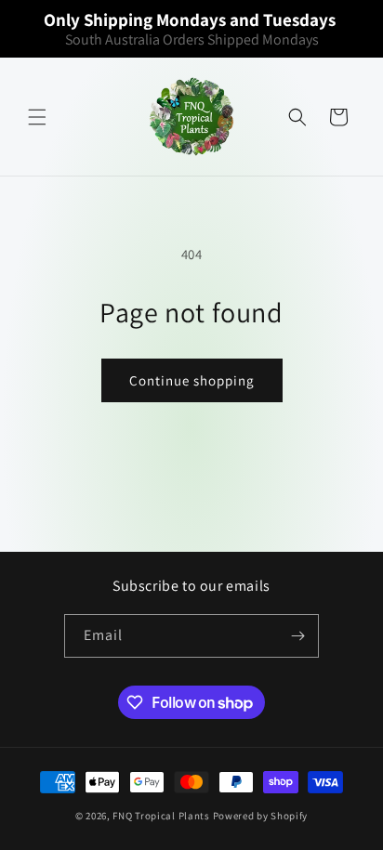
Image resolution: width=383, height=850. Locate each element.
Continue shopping (192, 380)
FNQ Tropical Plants (160, 815)
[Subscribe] (297, 636)
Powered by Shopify (261, 815)
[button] (37, 117)
